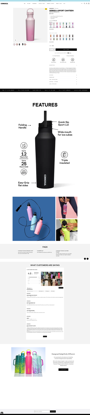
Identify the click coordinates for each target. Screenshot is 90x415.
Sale (64, 3)
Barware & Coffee (50, 3)
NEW (24, 3)
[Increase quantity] (53, 49)
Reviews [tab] (29, 288)
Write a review (61, 287)
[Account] (86, 3)
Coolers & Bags (42, 3)
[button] (85, 259)
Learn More (63, 369)
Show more (45, 336)
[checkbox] (52, 291)
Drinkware (34, 3)
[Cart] (88, 3)
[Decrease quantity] (50, 49)
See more (51, 29)
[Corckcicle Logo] (4, 3)
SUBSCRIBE (53, 411)
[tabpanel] (45, 314)
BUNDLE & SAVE (59, 3)
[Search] (84, 3)
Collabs (29, 3)
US (81, 3)
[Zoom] (15, 40)
